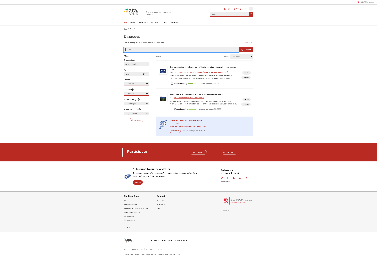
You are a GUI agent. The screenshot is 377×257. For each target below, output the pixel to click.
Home (125, 29)
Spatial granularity (131, 109)
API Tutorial (160, 200)
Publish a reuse (228, 152)
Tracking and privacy (137, 249)
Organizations (143, 22)
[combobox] (229, 14)
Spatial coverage (130, 100)
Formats (127, 80)
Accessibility (150, 249)
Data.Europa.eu (167, 240)
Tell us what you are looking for (195, 131)
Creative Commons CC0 (168, 254)
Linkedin (228, 178)
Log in (228, 9)
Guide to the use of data (130, 204)
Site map (159, 249)
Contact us (174, 22)
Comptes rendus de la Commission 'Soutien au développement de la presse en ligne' (203, 68)
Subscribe (138, 182)
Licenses (127, 90)
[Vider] (144, 74)
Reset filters (137, 120)
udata (224, 208)
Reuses (132, 22)
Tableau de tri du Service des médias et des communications (197, 95)
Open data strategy (129, 216)
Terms (126, 249)
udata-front (226, 210)
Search (251, 14)
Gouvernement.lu (181, 240)
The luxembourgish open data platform (158, 13)
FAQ (125, 200)
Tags (125, 70)
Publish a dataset (197, 152)
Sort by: (226, 56)
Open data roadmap (129, 220)
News (165, 22)
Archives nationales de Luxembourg (188, 98)
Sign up (238, 9)
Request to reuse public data (132, 212)
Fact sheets (127, 228)
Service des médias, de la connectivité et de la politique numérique (200, 72)
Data (125, 22)
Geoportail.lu (154, 240)
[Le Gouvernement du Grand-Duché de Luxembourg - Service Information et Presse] (238, 200)
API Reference (161, 204)
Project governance (129, 224)
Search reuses (248, 43)
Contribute (154, 22)
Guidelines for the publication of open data (136, 208)
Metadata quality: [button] (172, 83)
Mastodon (234, 178)
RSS (246, 178)
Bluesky (222, 178)
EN (251, 9)
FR (246, 9)
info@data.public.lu (226, 181)
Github (240, 178)
